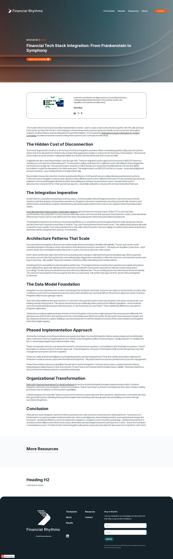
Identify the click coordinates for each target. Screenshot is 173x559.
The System (71, 512)
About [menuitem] (144, 11)
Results (69, 523)
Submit (109, 539)
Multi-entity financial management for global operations (50, 384)
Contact (160, 11)
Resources (90, 512)
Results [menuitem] (121, 11)
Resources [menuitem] (133, 11)
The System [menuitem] (109, 11)
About (69, 517)
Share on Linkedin (37, 59)
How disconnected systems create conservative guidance (52, 212)
